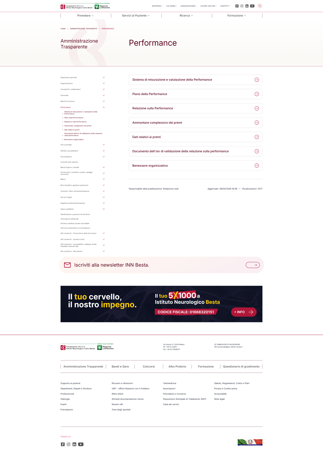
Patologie (65, 399)
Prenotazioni (67, 409)
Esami (63, 404)
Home (63, 29)
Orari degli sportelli (121, 409)
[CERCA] (259, 5)
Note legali (219, 399)
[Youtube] (252, 6)
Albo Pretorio (177, 366)
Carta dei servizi (171, 404)
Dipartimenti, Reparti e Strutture (76, 388)
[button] (85, 77)
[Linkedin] (247, 6)
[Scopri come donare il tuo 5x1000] (161, 304)
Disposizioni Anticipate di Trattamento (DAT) (184, 399)
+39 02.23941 (171, 347)
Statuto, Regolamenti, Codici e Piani (231, 383)
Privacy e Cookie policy (225, 388)
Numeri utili (117, 404)
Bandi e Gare (120, 366)
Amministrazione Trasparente (83, 29)
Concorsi (149, 366)
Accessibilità (220, 394)
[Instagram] (242, 6)
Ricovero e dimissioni (122, 383)
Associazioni (169, 388)
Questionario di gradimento (241, 366)
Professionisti (67, 394)
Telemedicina (169, 383)
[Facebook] (237, 6)
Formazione (206, 366)
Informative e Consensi (174, 394)
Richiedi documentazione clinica (127, 399)
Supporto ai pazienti (70, 383)
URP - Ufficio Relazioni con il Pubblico (130, 388)
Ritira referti (117, 394)
